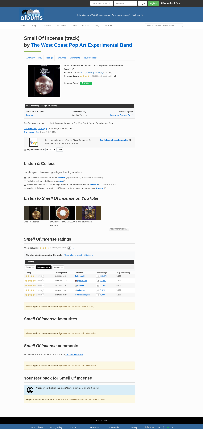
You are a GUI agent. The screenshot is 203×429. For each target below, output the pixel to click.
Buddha (29, 115)
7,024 (102, 290)
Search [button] (85, 25)
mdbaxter (81, 290)
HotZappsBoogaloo (82, 295)
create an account (49, 306)
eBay (60, 181)
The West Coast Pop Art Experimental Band (81, 45)
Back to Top (101, 420)
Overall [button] (74, 25)
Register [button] (153, 3)
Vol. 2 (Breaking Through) (91, 72)
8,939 (102, 295)
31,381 (103, 281)
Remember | (169, 3)
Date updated (43, 267)
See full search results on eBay (114, 140)
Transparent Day (31, 132)
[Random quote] (142, 15)
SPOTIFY (87, 83)
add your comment (74, 354)
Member (57, 267)
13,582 (103, 285)
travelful (80, 285)
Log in (29, 399)
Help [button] (34, 25)
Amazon (61, 177)
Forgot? (179, 3)
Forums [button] (108, 25)
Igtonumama (82, 281)
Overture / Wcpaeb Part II (121, 115)
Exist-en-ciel (80, 276)
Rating (29, 267)
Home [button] (22, 25)
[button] (109, 75)
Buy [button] (97, 25)
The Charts (61, 25)
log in (35, 306)
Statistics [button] (47, 25)
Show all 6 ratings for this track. (78, 255)
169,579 (103, 276)
